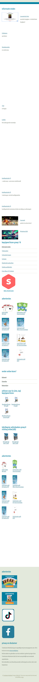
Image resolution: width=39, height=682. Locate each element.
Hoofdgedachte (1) (6, 178)
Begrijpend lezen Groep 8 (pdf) (6, 416)
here (22, 677)
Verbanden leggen (6, 255)
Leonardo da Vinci (24, 16)
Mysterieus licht (24, 231)
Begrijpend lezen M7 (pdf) (6, 405)
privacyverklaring (14, 650)
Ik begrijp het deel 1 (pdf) (6, 442)
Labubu (4, 120)
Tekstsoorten (5, 251)
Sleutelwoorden (6, 47)
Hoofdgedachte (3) (6, 206)
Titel (3, 106)
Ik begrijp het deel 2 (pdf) (15, 442)
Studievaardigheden (7, 267)
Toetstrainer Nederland (7, 675)
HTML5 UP (18, 675)
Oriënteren (4, 33)
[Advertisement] (19, 76)
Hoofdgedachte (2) (6, 192)
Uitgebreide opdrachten (7, 263)
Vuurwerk (22, 220)
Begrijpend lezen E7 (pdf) (16, 405)
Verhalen (4, 259)
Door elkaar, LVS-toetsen (8, 271)
